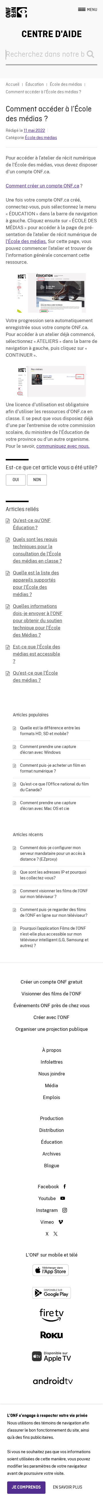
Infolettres (52, 1062)
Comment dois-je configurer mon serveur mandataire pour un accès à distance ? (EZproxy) (52, 853)
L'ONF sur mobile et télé (52, 1255)
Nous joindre (51, 1074)
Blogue (51, 1165)
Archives (51, 1154)
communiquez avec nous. (63, 446)
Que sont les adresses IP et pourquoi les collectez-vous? (53, 875)
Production (51, 1118)
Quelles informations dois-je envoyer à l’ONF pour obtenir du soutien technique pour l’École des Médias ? (37, 621)
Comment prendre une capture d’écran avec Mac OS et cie (48, 805)
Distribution (51, 1130)
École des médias (41, 137)
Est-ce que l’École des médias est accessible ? (36, 654)
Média (51, 1085)
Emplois (51, 1097)
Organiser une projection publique (51, 1029)
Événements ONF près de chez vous (51, 1005)
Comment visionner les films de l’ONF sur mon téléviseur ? (54, 894)
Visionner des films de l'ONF (51, 994)
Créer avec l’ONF (51, 1017)
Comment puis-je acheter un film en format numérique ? (53, 768)
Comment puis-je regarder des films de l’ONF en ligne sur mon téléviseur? (53, 912)
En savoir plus (67, 1487)
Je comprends (26, 1487)
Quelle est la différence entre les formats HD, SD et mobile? (50, 731)
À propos (51, 1050)
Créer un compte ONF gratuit (51, 982)
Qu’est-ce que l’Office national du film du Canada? (54, 787)
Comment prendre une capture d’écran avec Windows (48, 749)
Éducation (51, 1142)
